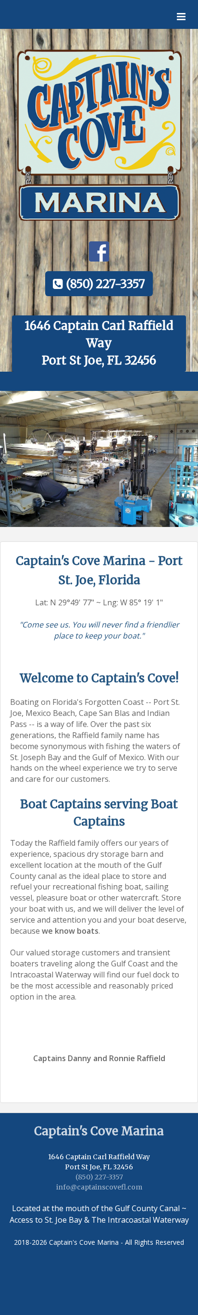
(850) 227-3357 (99, 1177)
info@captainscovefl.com (99, 1187)
